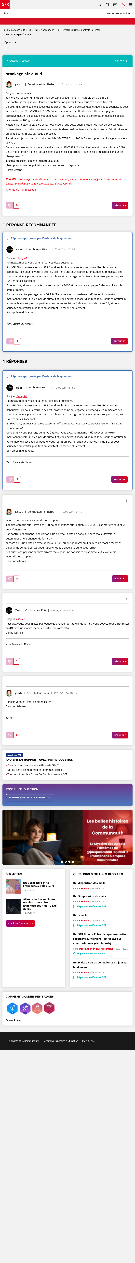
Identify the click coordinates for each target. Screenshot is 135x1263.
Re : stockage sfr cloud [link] (18, 34)
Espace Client (123, 4)
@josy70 (21, 258)
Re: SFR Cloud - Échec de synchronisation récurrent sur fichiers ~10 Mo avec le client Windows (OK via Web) (100, 939)
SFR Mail (84, 888)
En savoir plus (13, 1020)
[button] (10, 205)
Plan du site (88, 1041)
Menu (130, 4)
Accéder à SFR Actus (20, 923)
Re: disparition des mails (89, 883)
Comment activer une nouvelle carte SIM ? (33, 765)
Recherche (99, 4)
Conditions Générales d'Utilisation (60, 1041)
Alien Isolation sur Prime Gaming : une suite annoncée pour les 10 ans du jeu (39, 904)
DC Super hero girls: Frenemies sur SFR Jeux (38, 884)
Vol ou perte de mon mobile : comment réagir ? (36, 769)
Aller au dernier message (21, 189)
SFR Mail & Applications (41, 30)
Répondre (120, 205)
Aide (5, 13)
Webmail (115, 4)
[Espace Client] (123, 4)
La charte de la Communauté (23, 1041)
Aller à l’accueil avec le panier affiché (107, 4)
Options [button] (9, 42)
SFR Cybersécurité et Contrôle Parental (79, 30)
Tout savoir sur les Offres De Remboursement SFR (37, 774)
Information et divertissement (96, 948)
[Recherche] (99, 4)
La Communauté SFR (13, 30)
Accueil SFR (5, 4)
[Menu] (131, 4)
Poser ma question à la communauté (30, 798)
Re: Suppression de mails (89, 896)
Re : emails (80, 915)
